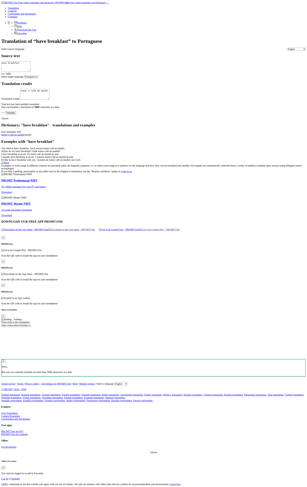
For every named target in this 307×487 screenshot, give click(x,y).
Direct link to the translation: (15, 322)
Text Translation (9, 413)
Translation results (10, 98)
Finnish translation (73, 397)
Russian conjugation (121, 400)
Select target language (12, 76)
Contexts (12, 11)
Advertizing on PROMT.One (56, 383)
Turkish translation (294, 394)
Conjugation (22, 13)
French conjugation (143, 400)
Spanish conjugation (11, 400)
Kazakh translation (193, 394)
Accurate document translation (16, 210)
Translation (13, 8)
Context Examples (10, 416)
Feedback (22, 22)
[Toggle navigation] (108, 3)
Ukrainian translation (52, 397)
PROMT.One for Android (14, 434)
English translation (10, 394)
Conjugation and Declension (15, 419)
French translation (71, 394)
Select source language (12, 49)
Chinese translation (213, 394)
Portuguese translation (255, 394)
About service (8, 383)
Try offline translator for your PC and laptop (23, 186)
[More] (5, 162)
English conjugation (33, 400)
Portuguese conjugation (98, 400)
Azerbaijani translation (131, 394)
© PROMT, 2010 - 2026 (13, 389)
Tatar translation (276, 394)
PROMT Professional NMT (19, 180)
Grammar (12, 16)
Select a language (105, 383)
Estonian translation (94, 397)
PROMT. (80, 2)
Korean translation (233, 394)
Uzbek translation (31, 397)
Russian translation (30, 394)
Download (6, 192)
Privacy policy (32, 383)
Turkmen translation (11, 397)
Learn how (175, 484)
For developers (8, 447)
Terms (20, 383)
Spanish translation (90, 394)
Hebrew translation (172, 394)
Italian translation (110, 394)
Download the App (26, 29)
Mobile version (86, 383)
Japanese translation (115, 397)
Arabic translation (153, 394)
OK (3, 484)
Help (19, 26)
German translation (51, 394)
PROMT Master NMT (16, 203)
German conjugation (54, 400)
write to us (126, 171)
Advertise (22, 33)
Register (16, 478)
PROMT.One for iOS (12, 431)
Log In (4, 478)
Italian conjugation (75, 400)
